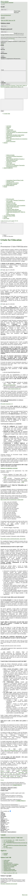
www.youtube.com (5, 811)
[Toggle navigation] (12, 104)
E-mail (15, 33)
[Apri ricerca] (16, 93)
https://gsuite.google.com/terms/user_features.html (12, 499)
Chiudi (2, 48)
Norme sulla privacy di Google (11, 776)
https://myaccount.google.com (11, 750)
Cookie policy (6, 860)
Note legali (5, 861)
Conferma (8, 84)
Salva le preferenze (12, 832)
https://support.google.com (14, 388)
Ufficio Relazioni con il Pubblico (10, 864)
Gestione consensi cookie (9, 869)
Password (16, 12)
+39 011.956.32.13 (9, 841)
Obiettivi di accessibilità (8, 866)
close (2, 111)
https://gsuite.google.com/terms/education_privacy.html (13, 538)
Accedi (2, 3)
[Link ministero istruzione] (7, 2)
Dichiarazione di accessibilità (10, 865)
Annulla (2, 84)
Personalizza (4, 787)
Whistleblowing (7, 868)
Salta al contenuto (5, 1)
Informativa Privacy (7, 862)
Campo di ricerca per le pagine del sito (9, 220)
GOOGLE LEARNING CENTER (9, 468)
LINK (5, 477)
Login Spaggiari (11, 38)
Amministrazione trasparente (9, 870)
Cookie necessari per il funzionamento (9, 804)
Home (4, 235)
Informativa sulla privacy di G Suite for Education (14, 773)
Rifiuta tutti (12, 787)
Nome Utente (17, 11)
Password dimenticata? (6, 15)
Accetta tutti (5, 789)
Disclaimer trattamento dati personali (9, 883)
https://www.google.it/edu (10, 384)
